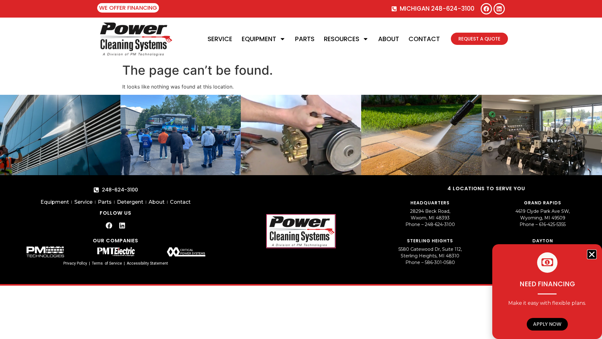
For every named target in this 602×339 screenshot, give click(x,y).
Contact (424, 39)
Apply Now (547, 324)
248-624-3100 (440, 224)
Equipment (259, 39)
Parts (304, 39)
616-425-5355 (552, 224)
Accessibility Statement (147, 263)
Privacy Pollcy (75, 263)
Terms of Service (107, 263)
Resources (341, 39)
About (388, 39)
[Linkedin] (499, 8)
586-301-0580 (440, 262)
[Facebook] (486, 8)
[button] (592, 254)
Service (220, 39)
